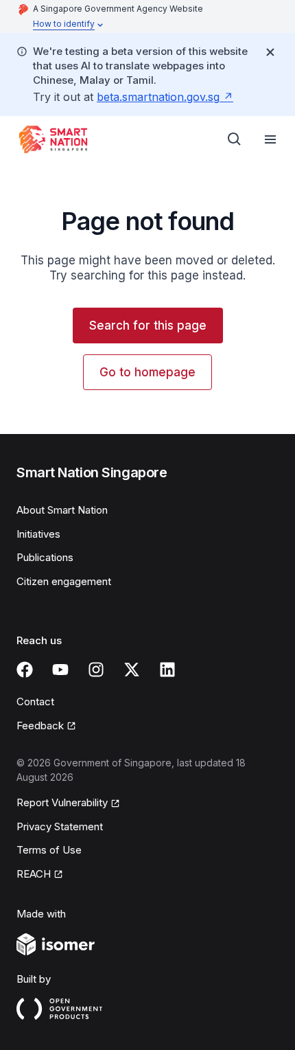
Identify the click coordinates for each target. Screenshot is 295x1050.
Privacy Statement (59, 826)
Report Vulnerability (62, 802)
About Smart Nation (62, 509)
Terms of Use (49, 849)
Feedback (40, 725)
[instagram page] (96, 669)
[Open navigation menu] (270, 139)
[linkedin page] (167, 669)
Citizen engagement (63, 581)
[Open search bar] (234, 139)
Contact (35, 701)
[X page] (131, 669)
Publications (44, 557)
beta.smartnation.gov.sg (158, 97)
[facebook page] (24, 669)
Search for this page (147, 325)
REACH (33, 873)
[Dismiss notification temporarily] (270, 52)
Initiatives (38, 533)
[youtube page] (60, 669)
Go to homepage (147, 372)
